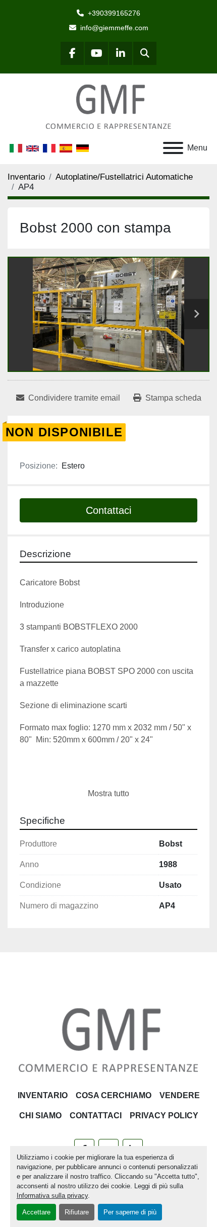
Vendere (179, 1095)
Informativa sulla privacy (52, 1195)
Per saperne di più (129, 1212)
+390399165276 (114, 13)
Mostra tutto (108, 793)
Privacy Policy (164, 1115)
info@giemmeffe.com (114, 28)
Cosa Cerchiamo (113, 1095)
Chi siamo (40, 1115)
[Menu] (173, 148)
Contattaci (108, 510)
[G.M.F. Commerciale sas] (108, 1039)
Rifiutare (77, 1212)
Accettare (36, 1212)
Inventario (43, 1095)
